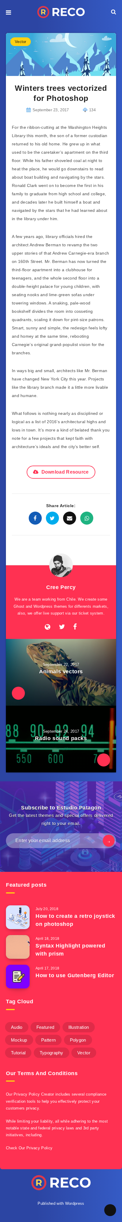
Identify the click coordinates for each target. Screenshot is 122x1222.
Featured (45, 1027)
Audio (17, 1027)
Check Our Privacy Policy (29, 1148)
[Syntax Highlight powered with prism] (18, 947)
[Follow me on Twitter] (62, 627)
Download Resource (65, 471)
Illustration (78, 1027)
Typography (51, 1052)
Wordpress (74, 1203)
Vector (20, 41)
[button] (8, 12)
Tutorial (18, 1052)
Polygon (78, 1039)
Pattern (48, 1039)
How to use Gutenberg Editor (75, 975)
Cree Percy (61, 587)
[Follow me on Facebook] (75, 627)
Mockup (19, 1039)
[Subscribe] (109, 841)
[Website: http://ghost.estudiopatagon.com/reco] (47, 627)
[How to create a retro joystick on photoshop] (18, 917)
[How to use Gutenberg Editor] (18, 976)
